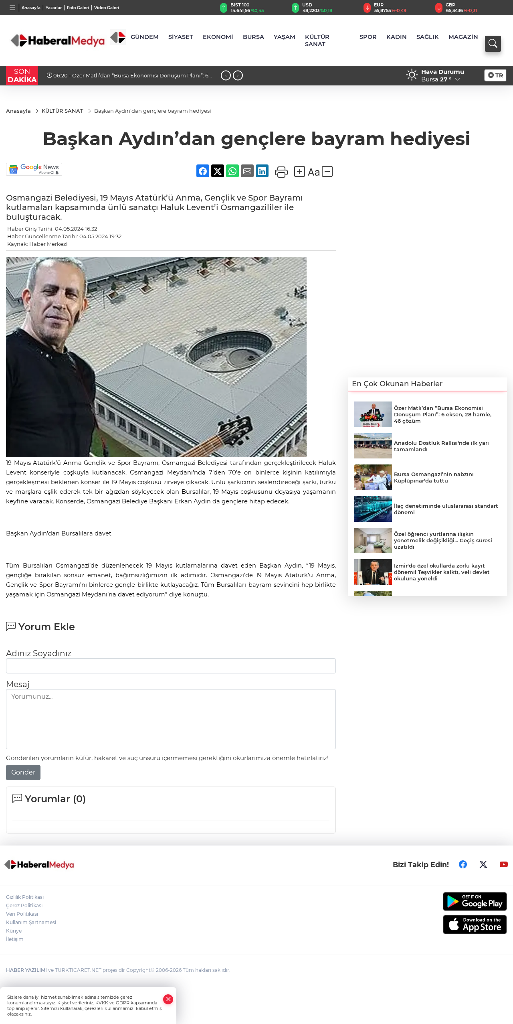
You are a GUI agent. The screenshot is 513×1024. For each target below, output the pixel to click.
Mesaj (17, 684)
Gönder (23, 772)
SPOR (368, 37)
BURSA (253, 37)
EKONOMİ (218, 37)
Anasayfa (31, 7)
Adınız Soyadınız (38, 653)
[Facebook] (463, 865)
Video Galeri (106, 7)
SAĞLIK (427, 37)
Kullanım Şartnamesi (31, 922)
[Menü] (12, 8)
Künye (14, 931)
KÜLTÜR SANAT (317, 40)
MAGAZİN (463, 37)
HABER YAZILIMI (26, 970)
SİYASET (180, 37)
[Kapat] (168, 999)
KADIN (396, 37)
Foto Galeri (78, 7)
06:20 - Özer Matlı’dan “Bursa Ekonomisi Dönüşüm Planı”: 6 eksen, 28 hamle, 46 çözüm (127, 78)
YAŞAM (284, 37)
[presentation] (226, 75)
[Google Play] (449, 901)
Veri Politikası (22, 914)
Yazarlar (54, 7)
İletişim (15, 939)
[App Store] (449, 924)
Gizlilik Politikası (25, 897)
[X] (483, 865)
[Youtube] (504, 865)
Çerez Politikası (24, 905)
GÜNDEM (145, 37)
